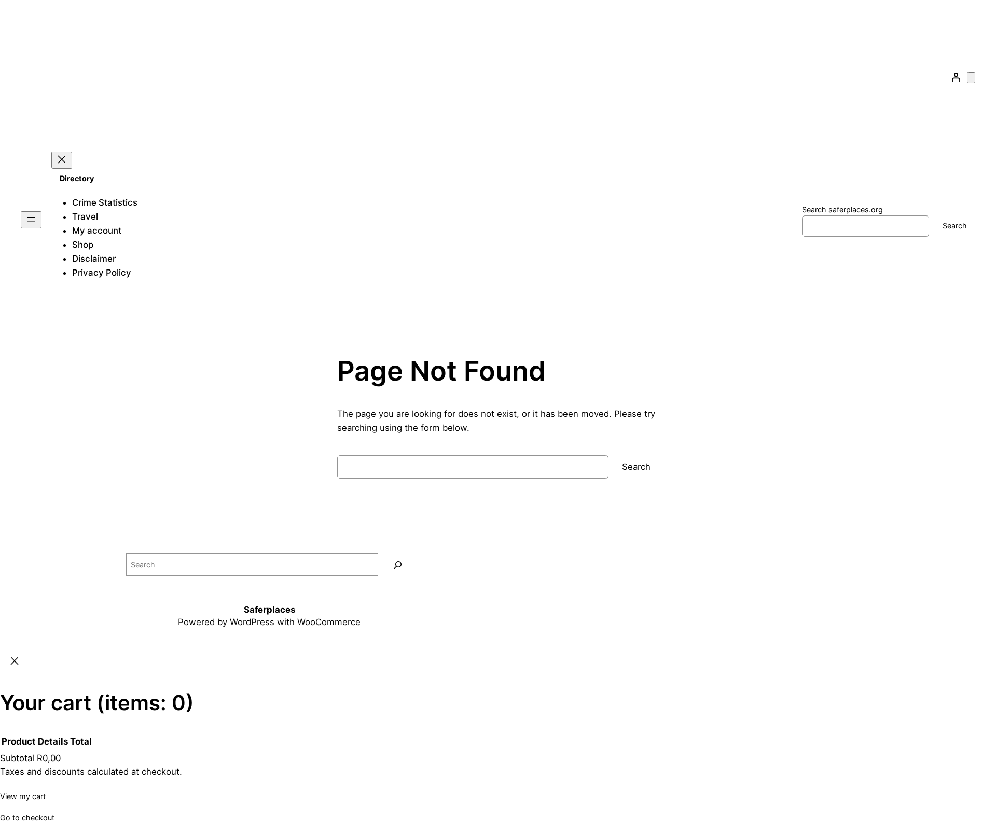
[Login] (956, 77)
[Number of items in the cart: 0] (971, 77)
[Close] (14, 662)
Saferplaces (269, 609)
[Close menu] (61, 160)
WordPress (252, 622)
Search (955, 225)
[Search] (397, 564)
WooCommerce (329, 622)
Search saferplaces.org (842, 209)
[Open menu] (31, 219)
